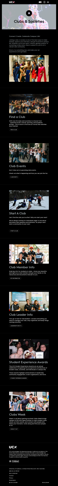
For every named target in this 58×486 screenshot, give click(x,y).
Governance (12, 480)
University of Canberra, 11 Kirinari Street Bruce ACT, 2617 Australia (27, 468)
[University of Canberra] (29, 461)
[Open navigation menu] (48, 2)
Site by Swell (45, 482)
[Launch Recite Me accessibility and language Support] (44, 2)
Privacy (11, 478)
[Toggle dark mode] (40, 2)
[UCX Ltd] (12, 2)
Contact (11, 475)
